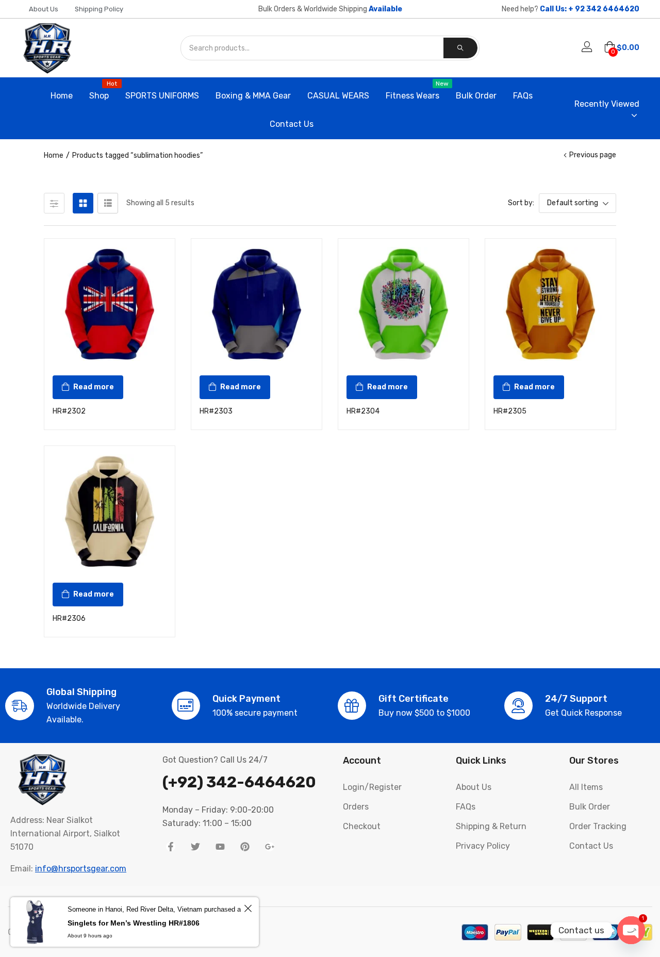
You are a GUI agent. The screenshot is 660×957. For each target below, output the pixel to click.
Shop (99, 91)
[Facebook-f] (170, 846)
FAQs (523, 96)
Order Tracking (597, 826)
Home (62, 96)
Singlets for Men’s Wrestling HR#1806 (134, 923)
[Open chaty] (631, 930)
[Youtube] (220, 846)
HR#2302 (69, 411)
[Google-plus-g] (269, 846)
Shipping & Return (491, 826)
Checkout (362, 826)
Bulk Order (476, 96)
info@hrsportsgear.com (80, 868)
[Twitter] (195, 846)
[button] (621, 48)
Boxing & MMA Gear (253, 96)
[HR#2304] (403, 304)
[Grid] (83, 203)
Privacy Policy (483, 846)
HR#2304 (363, 411)
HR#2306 (69, 618)
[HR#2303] (257, 304)
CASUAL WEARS (338, 96)
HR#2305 (509, 411)
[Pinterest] (245, 846)
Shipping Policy (99, 9)
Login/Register (372, 787)
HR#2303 (216, 411)
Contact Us (292, 124)
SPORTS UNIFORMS (162, 96)
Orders (356, 807)
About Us (43, 9)
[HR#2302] (110, 304)
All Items (586, 787)
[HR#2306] (110, 511)
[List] (107, 203)
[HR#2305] (550, 304)
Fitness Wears (412, 91)
